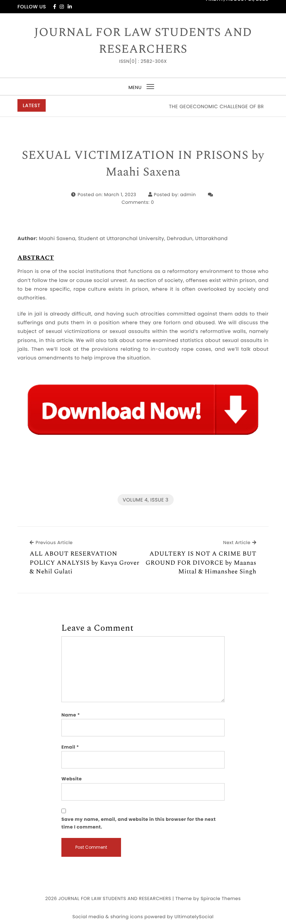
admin (188, 194)
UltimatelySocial (193, 916)
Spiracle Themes (221, 898)
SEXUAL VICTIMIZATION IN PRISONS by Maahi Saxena (143, 163)
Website (71, 778)
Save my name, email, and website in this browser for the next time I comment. (138, 823)
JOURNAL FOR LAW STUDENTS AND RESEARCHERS (143, 41)
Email (70, 747)
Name (70, 715)
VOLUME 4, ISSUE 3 (145, 499)
